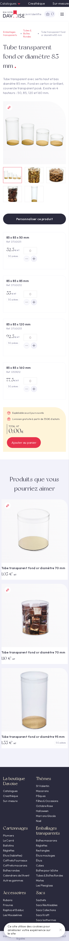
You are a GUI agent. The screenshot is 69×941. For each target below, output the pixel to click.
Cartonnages (15, 828)
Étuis (39, 860)
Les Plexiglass (44, 885)
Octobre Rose (44, 806)
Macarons (42, 791)
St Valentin (42, 786)
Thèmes (43, 778)
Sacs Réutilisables (47, 905)
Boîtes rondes (11, 870)
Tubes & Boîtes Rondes (27, 33)
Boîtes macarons (46, 840)
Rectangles (42, 850)
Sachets (41, 900)
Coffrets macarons (15, 865)
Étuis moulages (45, 855)
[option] (34, 132)
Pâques (40, 796)
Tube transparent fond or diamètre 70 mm (33, 568)
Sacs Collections (46, 910)
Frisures (8, 905)
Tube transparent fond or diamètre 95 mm (33, 737)
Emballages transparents (10, 33)
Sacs (40, 892)
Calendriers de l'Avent (16, 875)
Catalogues (8, 3)
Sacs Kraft (42, 915)
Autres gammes (13, 880)
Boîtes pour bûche (47, 870)
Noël (38, 821)
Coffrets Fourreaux (15, 860)
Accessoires (14, 892)
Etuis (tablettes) (12, 855)
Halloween (42, 811)
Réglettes (8, 850)
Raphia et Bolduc (13, 910)
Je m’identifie (33, 14)
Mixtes (40, 880)
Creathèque (36, 3)
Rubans (7, 900)
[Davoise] (14, 14)
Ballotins (8, 845)
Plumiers (8, 835)
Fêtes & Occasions (47, 801)
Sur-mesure (61, 3)
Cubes (40, 865)
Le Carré (8, 840)
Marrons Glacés (46, 816)
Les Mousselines (12, 915)
